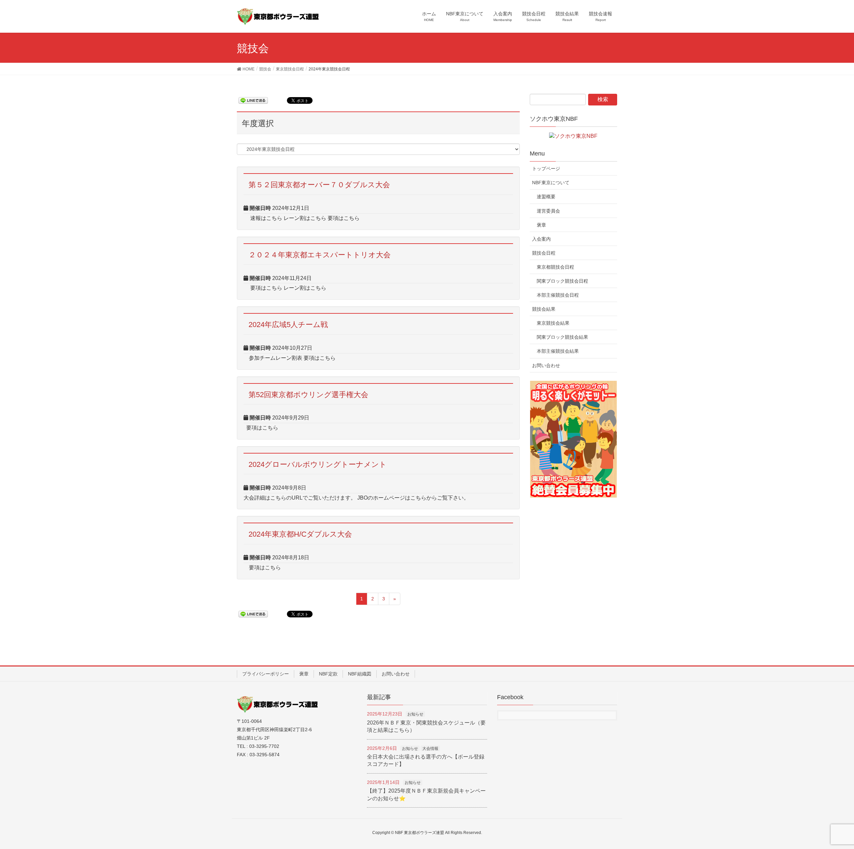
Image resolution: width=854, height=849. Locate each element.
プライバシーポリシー (265, 673)
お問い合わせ (546, 365)
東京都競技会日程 (555, 267)
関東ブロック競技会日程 (562, 281)
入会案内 (541, 239)
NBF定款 (328, 673)
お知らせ (415, 714)
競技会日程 (543, 253)
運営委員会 (548, 211)
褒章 (541, 225)
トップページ (546, 168)
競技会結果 (543, 309)
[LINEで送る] (253, 100)
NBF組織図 (359, 673)
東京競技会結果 (553, 323)
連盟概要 (546, 196)
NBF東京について (550, 182)
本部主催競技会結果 (558, 351)
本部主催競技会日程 (558, 295)
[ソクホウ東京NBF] (573, 135)
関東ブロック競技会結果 (562, 337)
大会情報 (430, 748)
